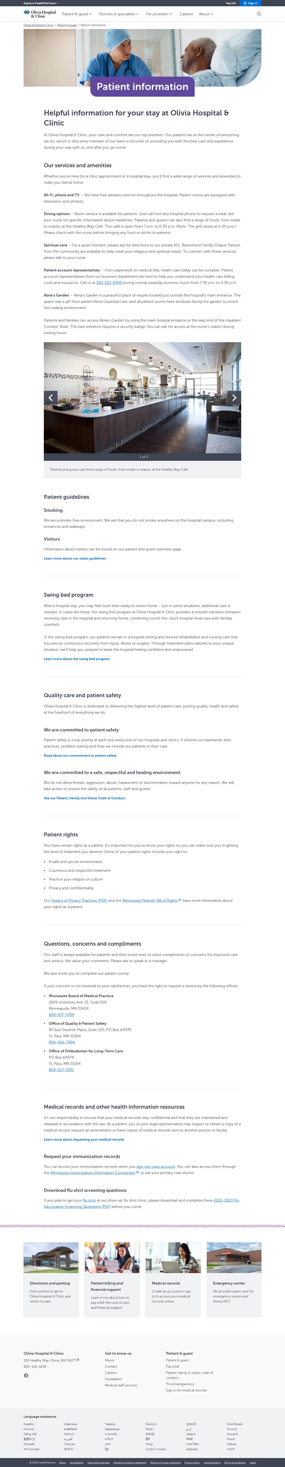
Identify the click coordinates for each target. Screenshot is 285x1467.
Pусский (29, 1444)
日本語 (150, 1434)
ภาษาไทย (192, 1444)
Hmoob (29, 1429)
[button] (250, 3)
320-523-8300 (109, 283)
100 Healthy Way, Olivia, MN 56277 (50, 1360)
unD (107, 1444)
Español (29, 1424)
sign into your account (155, 1166)
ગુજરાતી (191, 1424)
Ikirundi (232, 1429)
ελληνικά (191, 1449)
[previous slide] (51, 398)
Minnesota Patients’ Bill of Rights (150, 900)
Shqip (149, 1444)
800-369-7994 (62, 1042)
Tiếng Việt (30, 1434)
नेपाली (189, 1439)
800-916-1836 (35, 1367)
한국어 (68, 1449)
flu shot (89, 1200)
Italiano (191, 1434)
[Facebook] (26, 1377)
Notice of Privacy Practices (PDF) (79, 900)
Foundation (113, 1379)
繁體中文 (29, 1439)
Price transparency (180, 1384)
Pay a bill (172, 1366)
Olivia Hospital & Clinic (38, 25)
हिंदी (148, 1439)
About (109, 1360)
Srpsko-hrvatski (156, 1449)
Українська (112, 1429)
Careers (111, 1373)
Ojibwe (231, 1444)
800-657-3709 (61, 1015)
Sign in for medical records (186, 1390)
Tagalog (110, 1424)
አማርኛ (109, 1439)
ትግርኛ (231, 1449)
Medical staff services (121, 1385)
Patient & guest (67, 25)
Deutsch (151, 1424)
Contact (111, 1366)
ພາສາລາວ (70, 1429)
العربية (68, 1439)
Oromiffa (111, 1434)
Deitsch (69, 1434)
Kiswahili (232, 1434)
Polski (149, 1429)
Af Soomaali (31, 1449)
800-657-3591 (61, 1070)
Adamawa (70, 1424)
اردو (188, 1429)
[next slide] (234, 398)
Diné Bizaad (234, 1424)
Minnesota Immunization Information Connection (92, 1173)
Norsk (231, 1439)
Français (69, 1444)
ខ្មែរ (106, 1449)
